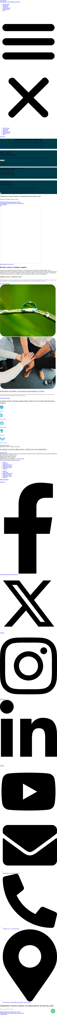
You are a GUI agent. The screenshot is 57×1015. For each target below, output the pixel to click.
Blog (4, 10)
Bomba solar (6, 5)
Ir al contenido (3, 0)
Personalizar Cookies (7, 467)
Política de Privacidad (7, 464)
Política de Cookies (7, 466)
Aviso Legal (5, 463)
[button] (28, 69)
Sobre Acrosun (6, 4)
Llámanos (5, 468)
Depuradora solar (6, 8)
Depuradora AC (6, 9)
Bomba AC (5, 6)
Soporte (4, 462)
